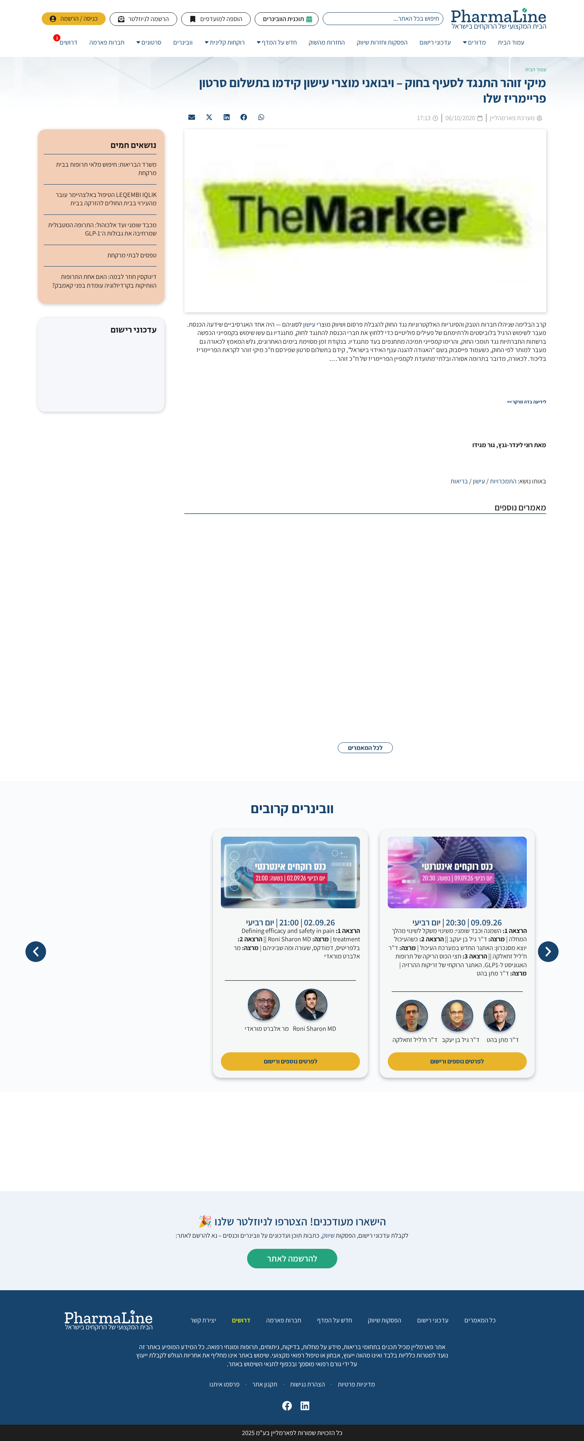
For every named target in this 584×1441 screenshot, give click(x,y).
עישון (309, 324)
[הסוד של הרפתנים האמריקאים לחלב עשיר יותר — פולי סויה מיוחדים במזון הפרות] (506, 654)
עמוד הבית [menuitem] (511, 42)
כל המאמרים (480, 1320)
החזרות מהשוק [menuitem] (327, 42)
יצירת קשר (203, 1320)
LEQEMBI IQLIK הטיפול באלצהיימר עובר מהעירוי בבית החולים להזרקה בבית (106, 199)
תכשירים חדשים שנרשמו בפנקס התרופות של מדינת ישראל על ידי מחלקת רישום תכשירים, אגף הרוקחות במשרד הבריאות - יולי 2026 (331, 583)
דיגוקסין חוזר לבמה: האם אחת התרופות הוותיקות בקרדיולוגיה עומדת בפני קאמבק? (104, 281)
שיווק (328, 1235)
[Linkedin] (303, 1408)
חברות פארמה (283, 1320)
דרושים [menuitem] (68, 42)
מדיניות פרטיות (356, 1384)
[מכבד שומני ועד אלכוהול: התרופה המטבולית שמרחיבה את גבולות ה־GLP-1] (506, 544)
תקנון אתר (264, 1384)
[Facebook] (285, 1408)
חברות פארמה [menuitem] (106, 42)
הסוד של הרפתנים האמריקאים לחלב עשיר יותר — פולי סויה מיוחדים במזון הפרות (361, 639)
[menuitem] (474, 42)
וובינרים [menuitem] (183, 42)
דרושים (241, 1320)
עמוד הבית (535, 69)
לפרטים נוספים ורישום (457, 1061)
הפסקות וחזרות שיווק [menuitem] (382, 42)
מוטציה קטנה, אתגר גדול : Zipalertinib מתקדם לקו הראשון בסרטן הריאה (368, 690)
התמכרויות (503, 481)
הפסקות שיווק (384, 1320)
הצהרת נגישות (307, 1384)
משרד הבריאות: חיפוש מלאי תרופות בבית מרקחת (106, 168)
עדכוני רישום (433, 1320)
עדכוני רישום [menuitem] (435, 42)
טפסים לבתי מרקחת (132, 255)
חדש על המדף (334, 1320)
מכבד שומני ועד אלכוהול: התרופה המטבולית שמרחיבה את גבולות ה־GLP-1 (367, 528)
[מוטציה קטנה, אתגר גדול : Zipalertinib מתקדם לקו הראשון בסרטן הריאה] (506, 706)
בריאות (459, 481)
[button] (261, 117)
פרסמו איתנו (224, 1384)
